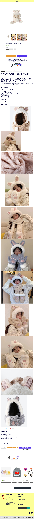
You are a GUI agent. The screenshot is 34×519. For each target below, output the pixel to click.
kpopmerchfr (18, 515)
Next (27, 18)
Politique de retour (20, 501)
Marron (11, 48)
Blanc (7, 48)
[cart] (33, 1)
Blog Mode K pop (7, 511)
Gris (15, 48)
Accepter (30, 517)
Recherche (19, 496)
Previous (5, 18)
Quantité (7, 51)
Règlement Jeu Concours (21, 502)
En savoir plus (7, 518)
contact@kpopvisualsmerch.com (11, 500)
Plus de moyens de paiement (22, 57)
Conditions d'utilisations (21, 499)
